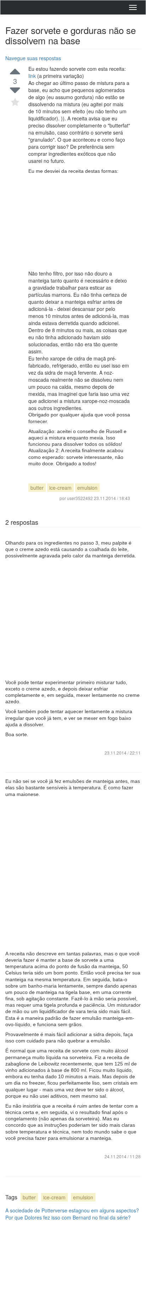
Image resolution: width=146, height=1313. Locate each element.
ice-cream (60, 487)
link (32, 75)
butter (37, 487)
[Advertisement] (79, 222)
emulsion (87, 487)
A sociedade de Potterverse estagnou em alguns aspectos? (72, 1210)
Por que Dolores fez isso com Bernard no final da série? (68, 1217)
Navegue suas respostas (33, 58)
